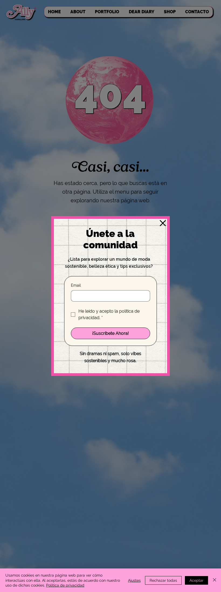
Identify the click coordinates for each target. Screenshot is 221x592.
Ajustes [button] (134, 580)
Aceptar (196, 580)
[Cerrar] (214, 580)
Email (76, 285)
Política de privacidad (65, 585)
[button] (163, 223)
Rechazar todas (163, 580)
